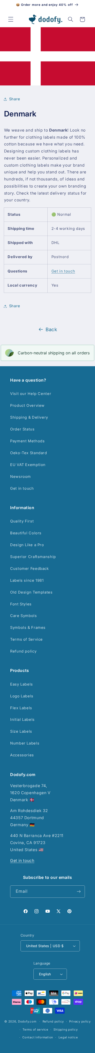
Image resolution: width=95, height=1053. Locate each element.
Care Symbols (23, 615)
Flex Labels (21, 708)
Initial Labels (22, 719)
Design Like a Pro (27, 545)
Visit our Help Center (30, 393)
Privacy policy (80, 1021)
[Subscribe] (79, 891)
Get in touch (63, 271)
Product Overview (27, 405)
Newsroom (20, 476)
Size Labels (21, 731)
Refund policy (23, 651)
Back (51, 329)
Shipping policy (65, 1029)
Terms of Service (26, 639)
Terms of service (35, 1029)
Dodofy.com (27, 1021)
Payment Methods (27, 441)
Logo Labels (21, 696)
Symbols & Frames (28, 627)
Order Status (22, 429)
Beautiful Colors (26, 533)
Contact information (37, 1037)
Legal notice (68, 1037)
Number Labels (24, 743)
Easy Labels (21, 684)
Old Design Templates (31, 592)
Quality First (22, 521)
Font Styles (21, 604)
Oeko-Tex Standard (28, 453)
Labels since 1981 (27, 580)
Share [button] (14, 99)
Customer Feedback (29, 568)
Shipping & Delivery (29, 417)
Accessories (22, 755)
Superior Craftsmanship (33, 556)
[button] (10, 19)
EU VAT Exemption (28, 464)
